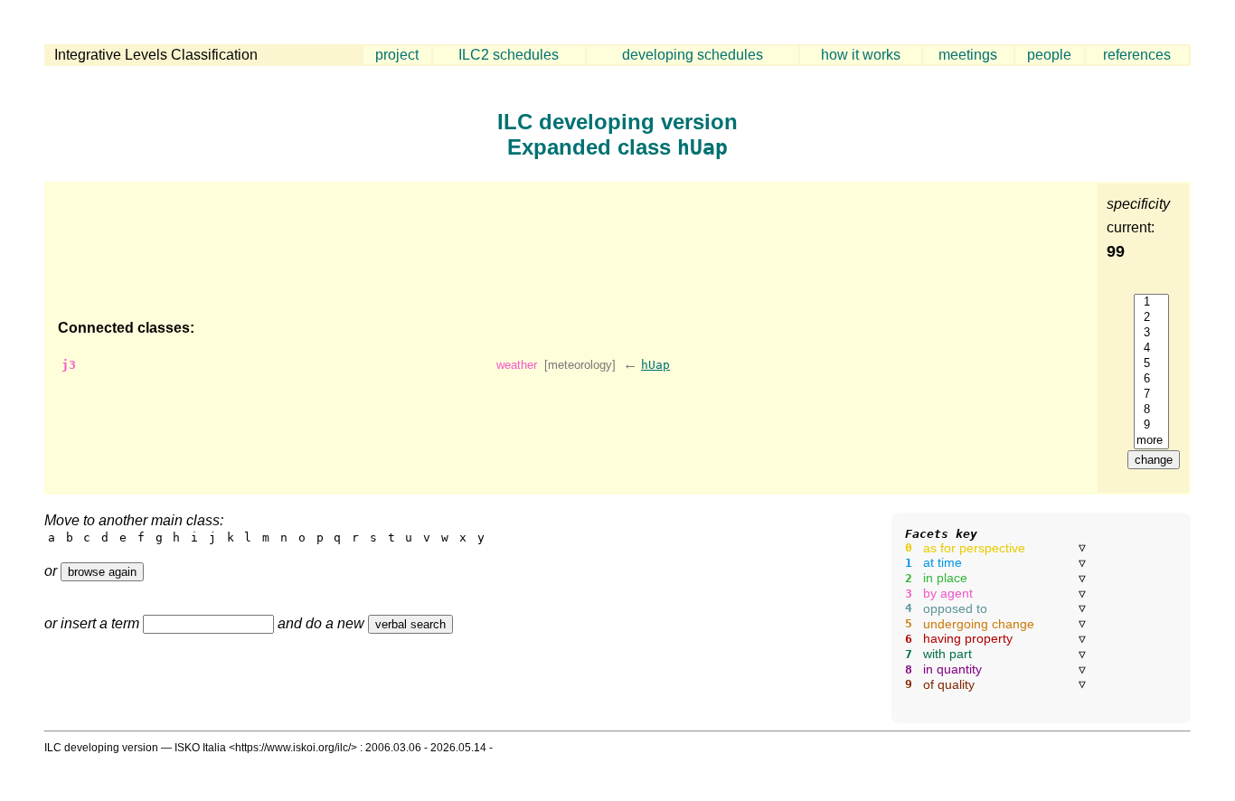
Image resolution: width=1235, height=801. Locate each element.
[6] (1151, 379)
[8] (1151, 410)
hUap (655, 365)
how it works (860, 54)
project (397, 54)
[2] (1151, 317)
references (1137, 54)
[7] (1151, 394)
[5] (1151, 364)
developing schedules (692, 54)
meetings (967, 54)
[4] (1151, 348)
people (1049, 54)
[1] (1151, 302)
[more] (1151, 440)
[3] (1151, 333)
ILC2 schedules (508, 54)
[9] (1151, 425)
